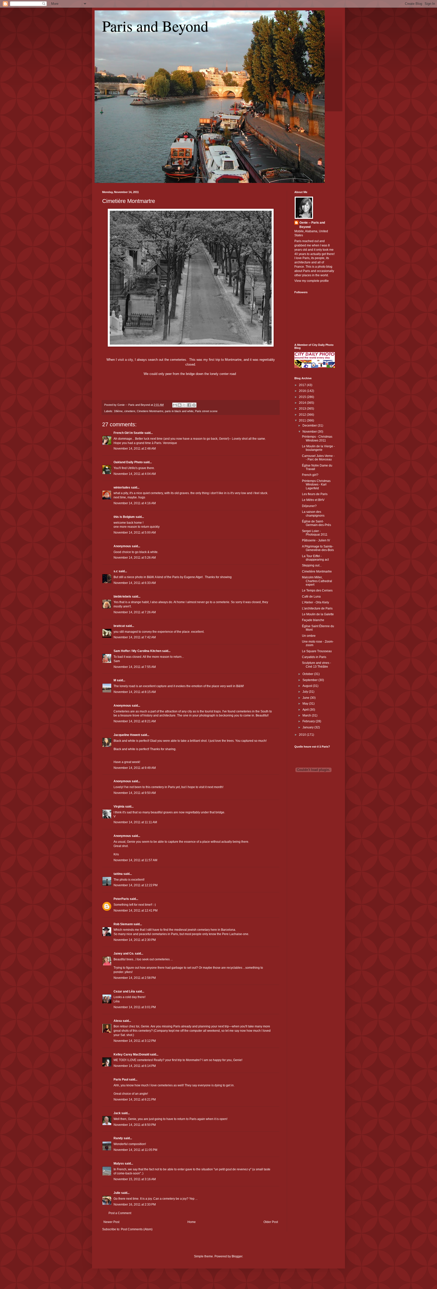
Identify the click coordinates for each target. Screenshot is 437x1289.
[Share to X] (184, 405)
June (306, 698)
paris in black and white (179, 411)
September (310, 680)
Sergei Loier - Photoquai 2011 (314, 532)
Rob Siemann (123, 924)
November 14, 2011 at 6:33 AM (135, 583)
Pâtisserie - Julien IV (316, 540)
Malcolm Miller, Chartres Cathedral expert (317, 581)
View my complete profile (311, 281)
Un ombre (309, 636)
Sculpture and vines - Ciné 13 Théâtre (316, 664)
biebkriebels (122, 596)
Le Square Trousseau (317, 651)
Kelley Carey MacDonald (131, 1054)
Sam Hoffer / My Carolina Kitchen (137, 651)
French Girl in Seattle (129, 433)
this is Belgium (124, 517)
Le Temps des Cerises (317, 590)
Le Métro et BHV (313, 500)
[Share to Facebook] (189, 405)
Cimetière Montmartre (128, 201)
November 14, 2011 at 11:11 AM (135, 822)
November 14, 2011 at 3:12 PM (135, 1041)
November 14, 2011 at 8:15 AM (135, 692)
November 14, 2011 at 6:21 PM (135, 1099)
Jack (117, 1113)
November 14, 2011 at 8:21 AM (135, 721)
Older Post (271, 1222)
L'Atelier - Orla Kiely (315, 602)
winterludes (122, 487)
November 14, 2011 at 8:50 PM (135, 1125)
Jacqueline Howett (127, 735)
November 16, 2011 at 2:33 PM (135, 1204)
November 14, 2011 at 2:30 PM (135, 940)
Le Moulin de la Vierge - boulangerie (318, 448)
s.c (116, 571)
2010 (303, 734)
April (306, 709)
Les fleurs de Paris (314, 494)
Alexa (118, 1021)
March (307, 715)
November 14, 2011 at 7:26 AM (135, 612)
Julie (117, 1193)
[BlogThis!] (179, 405)
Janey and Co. (124, 953)
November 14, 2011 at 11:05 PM (135, 1150)
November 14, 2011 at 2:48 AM (135, 448)
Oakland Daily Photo (128, 462)
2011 (303, 420)
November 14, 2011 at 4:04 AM (135, 474)
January (308, 727)
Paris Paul (121, 1079)
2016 (303, 391)
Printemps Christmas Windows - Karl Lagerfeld (316, 484)
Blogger (237, 1256)
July (305, 691)
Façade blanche (313, 620)
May (305, 703)
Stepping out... (312, 565)
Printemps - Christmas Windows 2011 (317, 438)
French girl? (310, 475)
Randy (118, 1138)
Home (191, 1222)
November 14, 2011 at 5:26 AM (135, 557)
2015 (303, 397)
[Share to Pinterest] (193, 405)
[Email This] (174, 405)
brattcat (119, 626)
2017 (303, 385)
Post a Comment (119, 1213)
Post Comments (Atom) (136, 1229)
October (308, 674)
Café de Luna (311, 596)
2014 (303, 403)
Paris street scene (206, 411)
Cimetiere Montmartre (150, 411)
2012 (303, 414)
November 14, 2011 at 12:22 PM (136, 885)
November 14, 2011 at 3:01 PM (135, 1007)
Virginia (119, 806)
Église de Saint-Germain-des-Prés (316, 523)
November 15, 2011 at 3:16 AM (135, 1179)
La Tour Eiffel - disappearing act (315, 557)
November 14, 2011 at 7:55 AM (135, 667)
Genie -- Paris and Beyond (312, 225)
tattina (118, 874)
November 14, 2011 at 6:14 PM (135, 1066)
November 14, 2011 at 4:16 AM (135, 503)
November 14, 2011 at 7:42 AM (135, 637)
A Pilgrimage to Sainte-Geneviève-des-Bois (318, 548)
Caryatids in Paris (314, 657)
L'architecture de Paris (317, 608)
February (309, 721)
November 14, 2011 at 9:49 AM (135, 768)
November (310, 431)
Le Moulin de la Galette (318, 614)
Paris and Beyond (155, 26)
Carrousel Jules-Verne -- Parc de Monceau (318, 457)
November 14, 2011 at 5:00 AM (135, 532)
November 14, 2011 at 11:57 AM (135, 860)
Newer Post (111, 1222)
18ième (118, 411)
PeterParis (121, 899)
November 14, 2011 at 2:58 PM (135, 978)
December (310, 425)
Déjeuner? (309, 506)
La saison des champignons (313, 513)
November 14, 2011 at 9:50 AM (135, 793)
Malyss (119, 1163)
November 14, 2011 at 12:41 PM (136, 910)
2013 (303, 408)
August (307, 686)
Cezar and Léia (124, 991)
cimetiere (129, 411)
